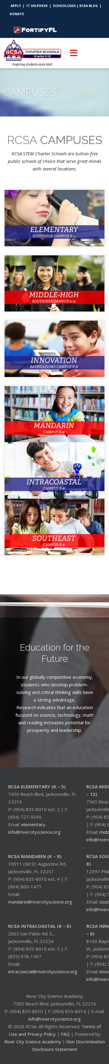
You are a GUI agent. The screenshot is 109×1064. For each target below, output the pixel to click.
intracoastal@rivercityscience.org (42, 971)
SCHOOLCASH (65, 6)
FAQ (65, 1034)
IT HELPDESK (36, 6)
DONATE (19, 14)
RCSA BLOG (88, 6)
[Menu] (73, 53)
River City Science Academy (32, 1042)
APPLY (16, 6)
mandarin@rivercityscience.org (40, 902)
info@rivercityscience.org (54, 1019)
